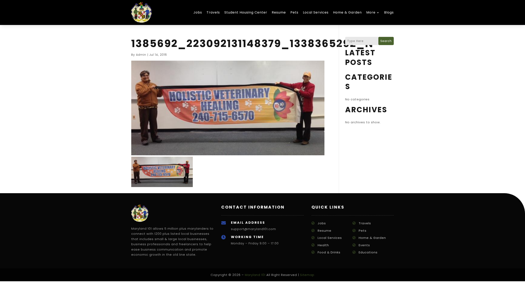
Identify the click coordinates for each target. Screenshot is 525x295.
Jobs (197, 12)
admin (141, 55)
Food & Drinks (329, 252)
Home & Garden (347, 12)
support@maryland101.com (253, 229)
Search (386, 41)
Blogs (389, 12)
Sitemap (307, 275)
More (370, 12)
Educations (368, 252)
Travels (213, 12)
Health (323, 245)
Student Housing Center (245, 12)
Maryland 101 (255, 275)
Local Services (316, 12)
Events (364, 245)
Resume (279, 12)
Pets (294, 12)
